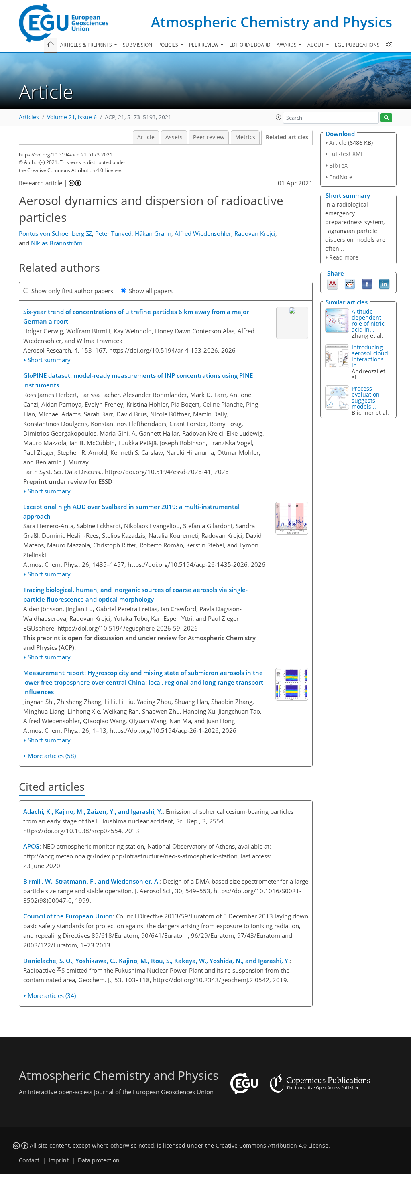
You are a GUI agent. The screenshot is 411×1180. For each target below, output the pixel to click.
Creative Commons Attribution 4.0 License (272, 1145)
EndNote (340, 177)
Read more (343, 257)
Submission (137, 44)
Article (146, 137)
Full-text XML (346, 154)
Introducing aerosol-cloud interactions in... (370, 356)
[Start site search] (386, 117)
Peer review (208, 137)
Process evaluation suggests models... (366, 397)
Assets (174, 137)
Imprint (59, 1160)
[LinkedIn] (384, 284)
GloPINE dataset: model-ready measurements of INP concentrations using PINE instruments (138, 380)
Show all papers (151, 291)
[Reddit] (349, 284)
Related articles (287, 137)
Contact (29, 1160)
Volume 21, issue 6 (72, 117)
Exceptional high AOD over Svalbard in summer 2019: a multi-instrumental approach (131, 511)
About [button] (316, 44)
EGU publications (357, 44)
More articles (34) (52, 995)
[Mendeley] (332, 284)
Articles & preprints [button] (86, 44)
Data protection (99, 1160)
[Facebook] (367, 284)
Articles (29, 117)
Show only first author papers (72, 291)
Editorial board (250, 44)
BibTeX (338, 165)
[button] (278, 117)
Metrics (245, 137)
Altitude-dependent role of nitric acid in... (368, 320)
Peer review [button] (204, 44)
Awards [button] (287, 44)
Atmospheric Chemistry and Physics (271, 21)
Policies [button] (168, 44)
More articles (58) (52, 756)
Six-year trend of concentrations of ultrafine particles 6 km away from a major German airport (136, 316)
